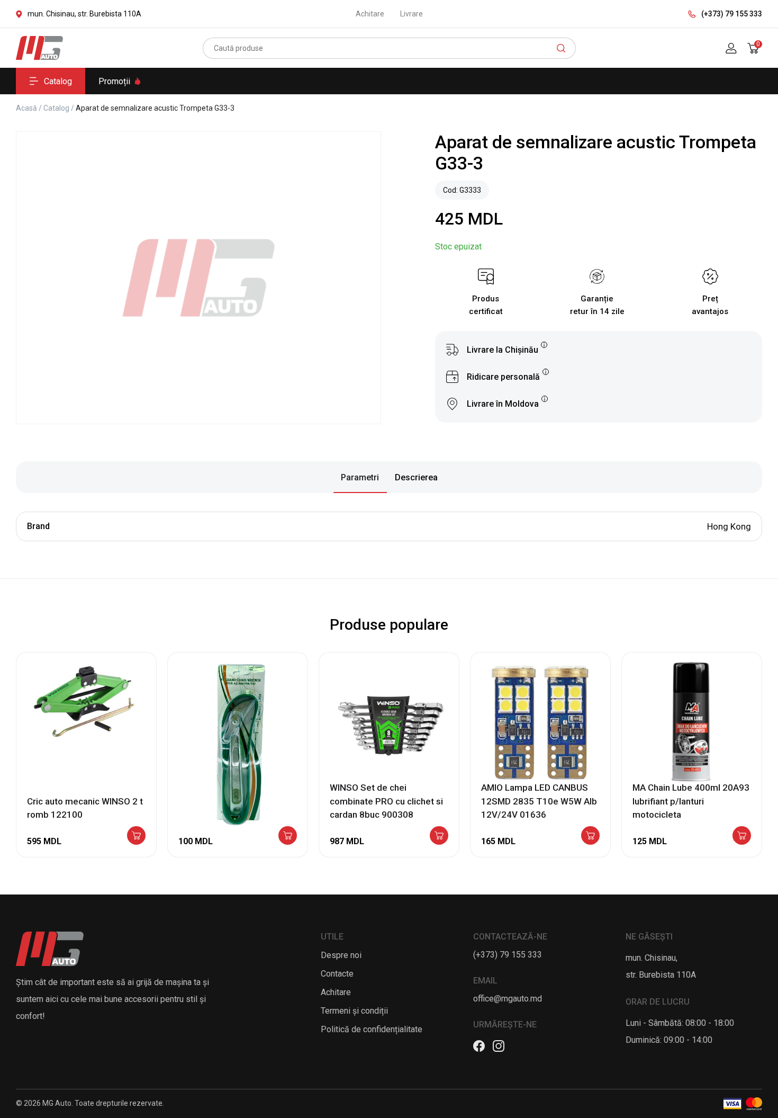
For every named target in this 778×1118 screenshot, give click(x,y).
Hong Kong (729, 526)
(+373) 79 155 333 (731, 14)
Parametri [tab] (360, 477)
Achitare (370, 14)
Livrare (411, 14)
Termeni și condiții (354, 1011)
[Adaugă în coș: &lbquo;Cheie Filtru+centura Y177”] (287, 836)
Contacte (337, 974)
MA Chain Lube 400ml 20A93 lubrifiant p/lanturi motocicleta (690, 801)
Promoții (114, 81)
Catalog (58, 81)
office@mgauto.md (507, 999)
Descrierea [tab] (416, 477)
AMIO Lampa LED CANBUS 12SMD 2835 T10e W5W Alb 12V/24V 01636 (539, 801)
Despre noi (341, 955)
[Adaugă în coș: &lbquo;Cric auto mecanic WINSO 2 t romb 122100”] (136, 836)
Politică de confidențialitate (371, 1029)
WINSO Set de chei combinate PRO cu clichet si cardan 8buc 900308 (386, 801)
